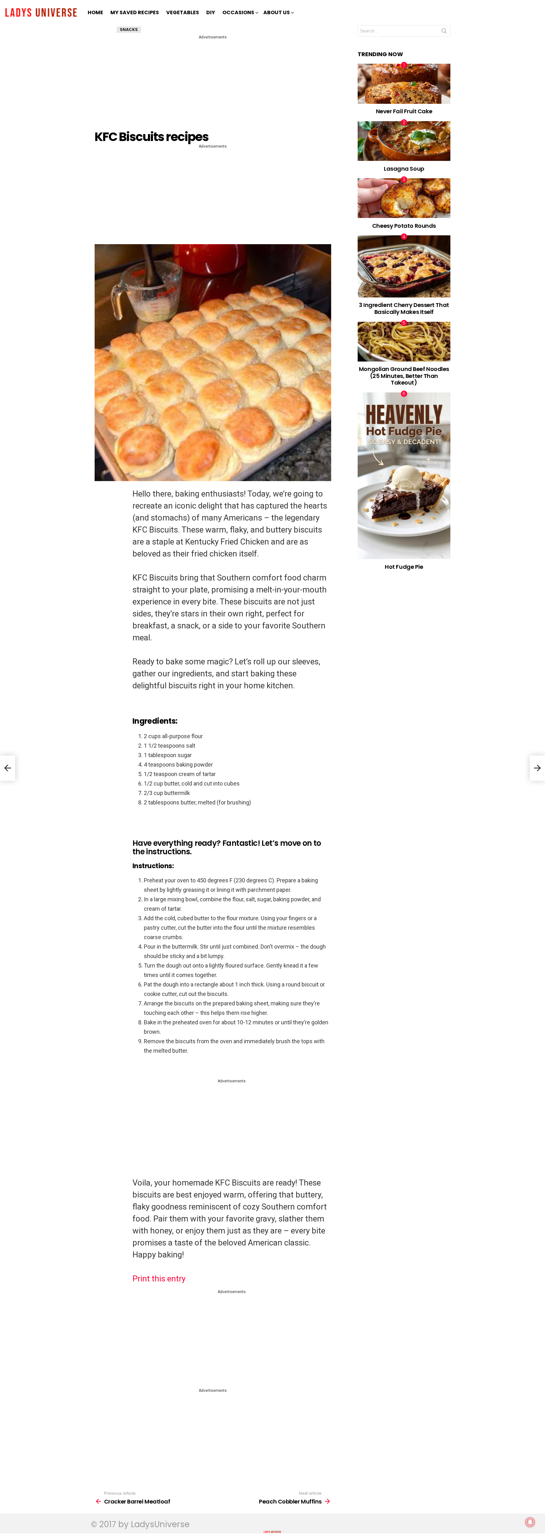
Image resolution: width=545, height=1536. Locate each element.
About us (276, 12)
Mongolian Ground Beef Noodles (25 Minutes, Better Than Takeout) (404, 375)
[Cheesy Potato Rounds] (404, 198)
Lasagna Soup (404, 169)
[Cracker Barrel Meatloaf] (7, 768)
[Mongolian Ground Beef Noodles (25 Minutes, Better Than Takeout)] (404, 342)
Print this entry (158, 1278)
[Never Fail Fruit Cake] (404, 83)
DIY (210, 12)
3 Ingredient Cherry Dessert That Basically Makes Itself (404, 308)
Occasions (238, 12)
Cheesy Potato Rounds (404, 226)
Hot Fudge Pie (404, 567)
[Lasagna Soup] (404, 141)
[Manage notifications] (530, 1522)
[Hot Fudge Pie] (404, 475)
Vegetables (182, 12)
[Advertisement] (214, 84)
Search (444, 32)
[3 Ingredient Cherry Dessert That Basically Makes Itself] (404, 266)
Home (95, 12)
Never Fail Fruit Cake (404, 111)
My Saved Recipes (134, 12)
